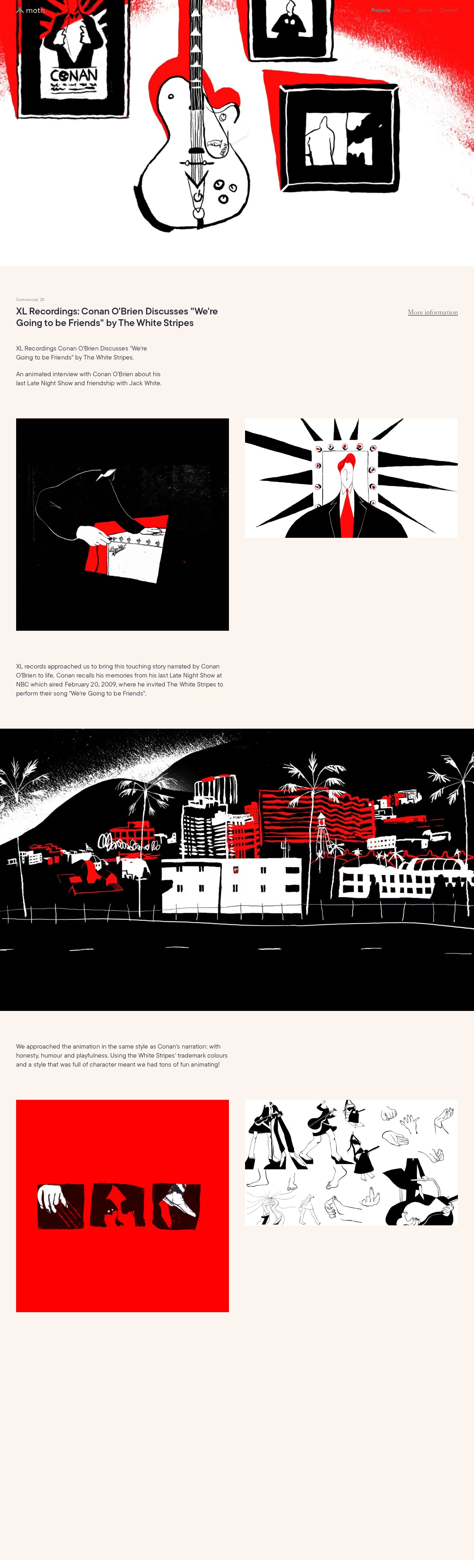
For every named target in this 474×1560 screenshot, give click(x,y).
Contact (448, 10)
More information (433, 311)
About (425, 10)
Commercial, (27, 299)
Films (404, 10)
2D (42, 299)
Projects (380, 10)
